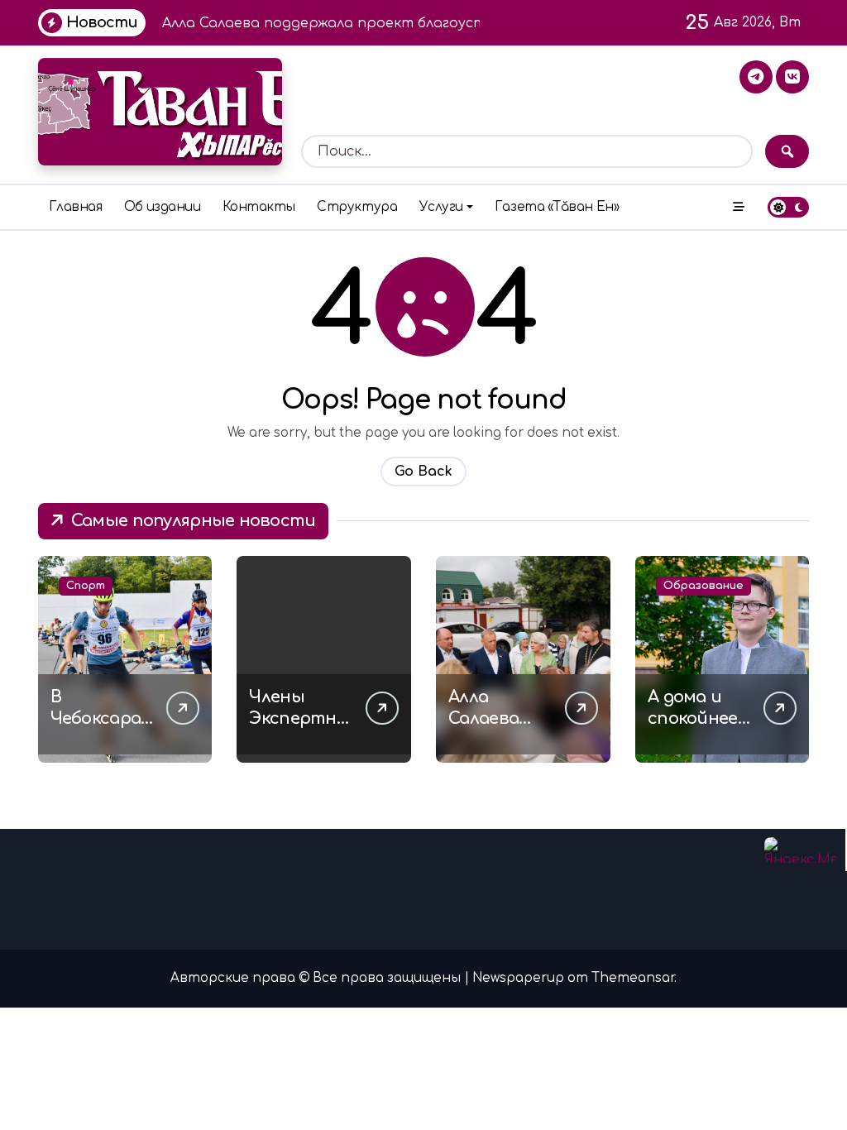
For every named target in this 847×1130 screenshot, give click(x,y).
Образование (703, 585)
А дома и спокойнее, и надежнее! (698, 718)
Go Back (423, 471)
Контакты (259, 207)
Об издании (162, 207)
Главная (76, 207)
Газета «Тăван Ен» (557, 207)
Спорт (85, 585)
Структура (357, 207)
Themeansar (632, 978)
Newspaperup (518, 978)
